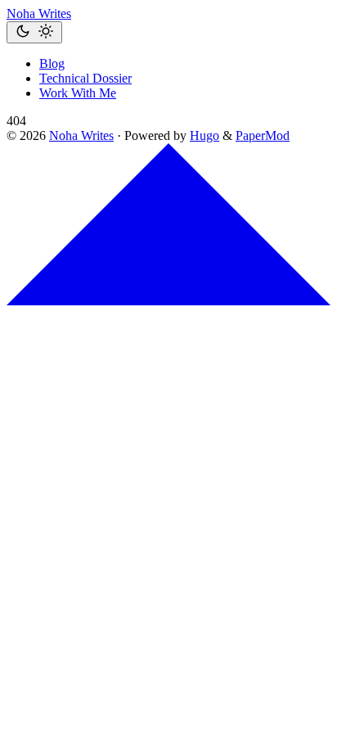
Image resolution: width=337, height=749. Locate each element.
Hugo (204, 135)
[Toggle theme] (34, 32)
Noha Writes (39, 13)
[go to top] (168, 301)
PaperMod (263, 135)
